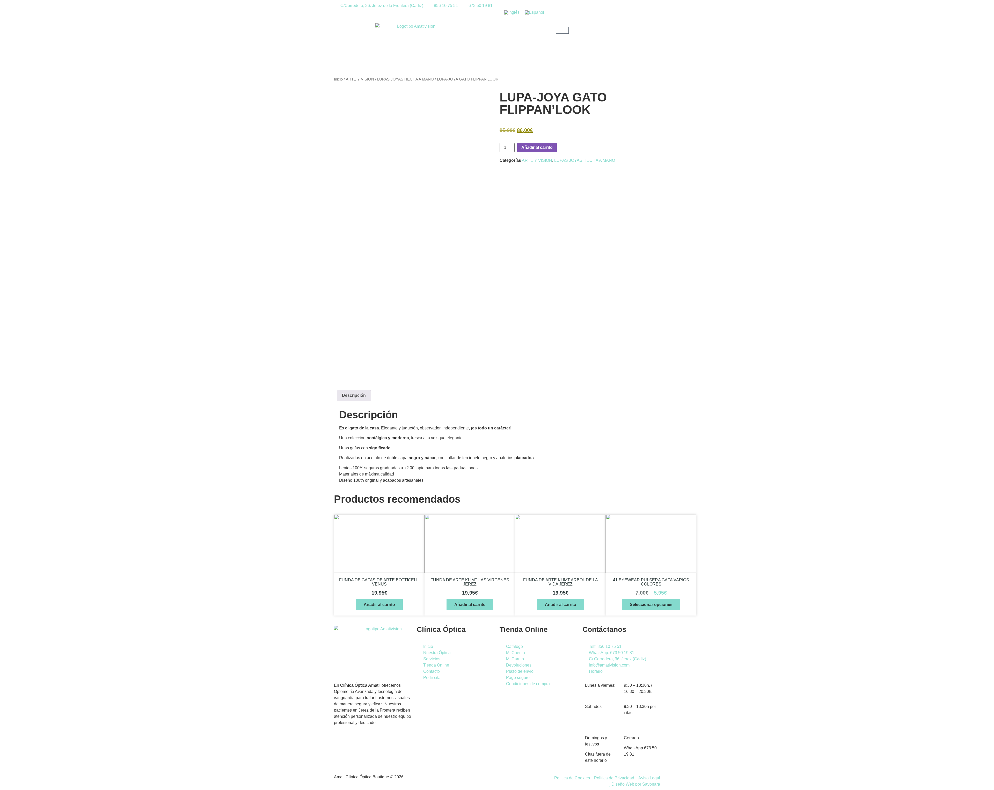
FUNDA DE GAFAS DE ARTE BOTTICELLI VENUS (379, 582)
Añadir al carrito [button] (379, 604)
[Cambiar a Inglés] (512, 12)
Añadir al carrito (537, 147)
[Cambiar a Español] (534, 12)
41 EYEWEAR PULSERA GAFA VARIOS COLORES (651, 582)
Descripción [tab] (354, 395)
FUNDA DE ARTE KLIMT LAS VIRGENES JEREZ (469, 582)
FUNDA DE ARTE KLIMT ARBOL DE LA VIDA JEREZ (560, 582)
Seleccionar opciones (651, 604)
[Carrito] (562, 30)
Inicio (338, 79)
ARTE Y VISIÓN (360, 79)
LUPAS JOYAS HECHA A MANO (405, 79)
